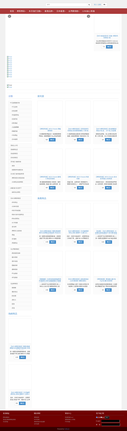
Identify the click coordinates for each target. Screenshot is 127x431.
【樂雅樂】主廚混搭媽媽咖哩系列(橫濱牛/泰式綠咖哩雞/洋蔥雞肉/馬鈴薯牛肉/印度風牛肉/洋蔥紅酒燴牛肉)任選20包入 (50, 281)
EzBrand (66, 429)
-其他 (12, 308)
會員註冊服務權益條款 (9, 419)
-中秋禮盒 (13, 135)
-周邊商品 (13, 243)
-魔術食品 (13, 292)
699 (47, 139)
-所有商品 (13, 202)
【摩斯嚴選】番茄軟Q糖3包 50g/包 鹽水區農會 (106, 280)
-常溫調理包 (14, 115)
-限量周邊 (13, 131)
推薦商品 (42, 198)
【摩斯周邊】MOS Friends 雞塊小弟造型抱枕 (50, 177)
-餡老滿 (13, 296)
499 (75, 139)
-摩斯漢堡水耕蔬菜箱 (17, 178)
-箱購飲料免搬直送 (16, 170)
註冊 (99, 4)
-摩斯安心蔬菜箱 (16, 231)
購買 (110, 47)
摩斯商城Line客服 (70, 419)
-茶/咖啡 (13, 239)
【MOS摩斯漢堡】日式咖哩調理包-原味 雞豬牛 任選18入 (20, 394)
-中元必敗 (13, 107)
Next (88, 16)
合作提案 (36, 424)
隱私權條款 (6, 417)
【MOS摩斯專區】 (15, 198)
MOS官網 (36, 419)
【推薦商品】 (14, 149)
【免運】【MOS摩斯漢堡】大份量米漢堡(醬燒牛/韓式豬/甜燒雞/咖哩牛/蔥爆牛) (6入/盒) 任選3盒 (106, 233)
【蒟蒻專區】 (14, 157)
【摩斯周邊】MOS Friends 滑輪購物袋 (50, 129)
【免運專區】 (14, 153)
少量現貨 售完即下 (16, 188)
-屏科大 (13, 300)
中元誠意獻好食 (15, 103)
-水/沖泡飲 (14, 222)
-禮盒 (12, 235)
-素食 (12, 166)
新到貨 (41, 96)
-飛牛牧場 (13, 261)
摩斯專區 (21, 11)
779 (104, 47)
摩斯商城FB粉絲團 (39, 421)
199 (75, 187)
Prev (9, 16)
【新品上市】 (14, 145)
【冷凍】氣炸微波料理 (17, 174)
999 (17, 403)
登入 (95, 4)
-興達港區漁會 (15, 253)
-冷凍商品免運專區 (16, 182)
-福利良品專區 (15, 192)
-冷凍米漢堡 (14, 206)
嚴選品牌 (49, 11)
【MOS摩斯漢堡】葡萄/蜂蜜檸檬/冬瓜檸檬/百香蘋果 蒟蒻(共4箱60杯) (20, 348)
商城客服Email (69, 417)
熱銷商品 (12, 313)
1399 (46, 290)
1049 (102, 242)
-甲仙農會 (13, 273)
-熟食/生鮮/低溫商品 (17, 214)
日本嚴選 (60, 11)
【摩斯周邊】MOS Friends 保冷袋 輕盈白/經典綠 (106, 177)
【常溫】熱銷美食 (15, 161)
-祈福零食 (13, 119)
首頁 (12, 11)
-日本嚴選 (13, 139)
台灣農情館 (73, 11)
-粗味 (12, 304)
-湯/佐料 (13, 226)
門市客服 (67, 421)
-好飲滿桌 (13, 123)
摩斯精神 (36, 417)
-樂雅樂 (13, 287)
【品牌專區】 (14, 283)
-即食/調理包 (14, 218)
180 (103, 290)
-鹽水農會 (13, 257)
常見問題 (5, 421)
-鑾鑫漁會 (13, 265)
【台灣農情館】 (15, 249)
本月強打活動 (35, 11)
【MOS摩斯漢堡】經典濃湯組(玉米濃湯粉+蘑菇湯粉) (78, 280)
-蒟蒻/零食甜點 (15, 210)
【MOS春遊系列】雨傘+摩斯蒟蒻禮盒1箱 (107, 37)
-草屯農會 (13, 277)
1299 (16, 357)
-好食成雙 (13, 111)
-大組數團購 (14, 127)
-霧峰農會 (13, 269)
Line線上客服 (88, 11)
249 (103, 139)
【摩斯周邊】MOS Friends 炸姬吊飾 (78, 177)
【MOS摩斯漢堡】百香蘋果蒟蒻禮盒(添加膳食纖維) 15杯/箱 (78, 129)
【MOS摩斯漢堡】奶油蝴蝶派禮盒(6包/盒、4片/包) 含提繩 (106, 129)
